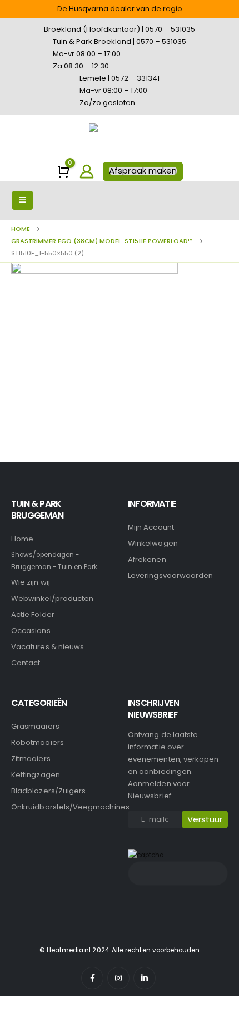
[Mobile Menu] (22, 200)
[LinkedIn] (144, 978)
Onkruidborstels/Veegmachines (70, 807)
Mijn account (151, 527)
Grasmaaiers (35, 726)
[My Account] (87, 171)
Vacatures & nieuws (47, 646)
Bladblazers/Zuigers (48, 791)
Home (22, 539)
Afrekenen (147, 559)
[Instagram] (118, 978)
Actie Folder (32, 614)
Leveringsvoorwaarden (170, 575)
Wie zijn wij (30, 582)
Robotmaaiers (37, 742)
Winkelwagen (153, 543)
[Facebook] (92, 978)
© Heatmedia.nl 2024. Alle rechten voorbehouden (119, 950)
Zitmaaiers (31, 758)
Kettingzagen (35, 774)
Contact (25, 663)
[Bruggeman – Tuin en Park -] (119, 138)
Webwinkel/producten (52, 598)
